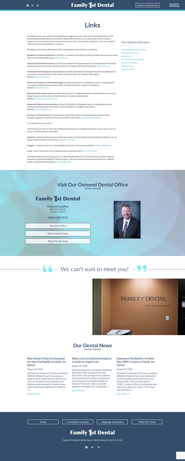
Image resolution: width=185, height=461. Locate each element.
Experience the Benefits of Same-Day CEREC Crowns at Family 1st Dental (136, 361)
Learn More (33, 393)
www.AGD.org (61, 57)
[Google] (32, 5)
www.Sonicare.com (66, 139)
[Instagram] (92, 447)
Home (43, 421)
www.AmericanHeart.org (46, 98)
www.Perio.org (41, 87)
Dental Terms (86, 440)
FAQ (120, 440)
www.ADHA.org (42, 77)
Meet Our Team (147, 421)
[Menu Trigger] (174, 5)
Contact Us (112, 440)
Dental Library (99, 440)
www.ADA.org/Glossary (91, 117)
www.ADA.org (103, 66)
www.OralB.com (63, 162)
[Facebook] (27, 5)
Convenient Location (78, 421)
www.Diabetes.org (43, 109)
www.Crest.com (90, 151)
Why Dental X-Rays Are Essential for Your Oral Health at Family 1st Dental (46, 361)
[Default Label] (37, 5)
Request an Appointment (147, 5)
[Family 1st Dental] (92, 5)
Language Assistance (112, 421)
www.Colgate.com (104, 145)
